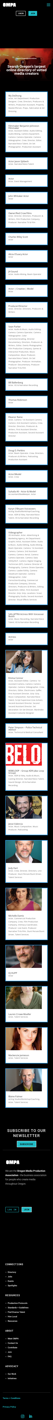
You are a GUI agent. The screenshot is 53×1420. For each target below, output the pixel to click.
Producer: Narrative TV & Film (21, 222)
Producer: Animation (31, 361)
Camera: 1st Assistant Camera (28, 419)
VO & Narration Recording (26, 385)
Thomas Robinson (17, 399)
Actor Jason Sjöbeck (18, 161)
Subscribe (26, 1144)
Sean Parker (14, 326)
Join (10, 1352)
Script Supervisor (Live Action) (28, 700)
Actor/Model (14, 474)
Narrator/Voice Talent (18, 143)
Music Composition (17, 697)
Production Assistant (25, 104)
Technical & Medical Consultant (28, 732)
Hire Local (12, 1316)
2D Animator (14, 535)
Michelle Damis (16, 915)
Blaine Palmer (15, 1096)
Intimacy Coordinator (27, 924)
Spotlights (12, 1285)
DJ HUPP (12, 973)
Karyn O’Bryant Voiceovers (22, 508)
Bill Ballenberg (15, 382)
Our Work (12, 1374)
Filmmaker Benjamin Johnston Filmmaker (23, 127)
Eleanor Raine (15, 417)
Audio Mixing (14, 134)
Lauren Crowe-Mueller (19, 1014)
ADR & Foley (19, 514)
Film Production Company (28, 219)
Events (11, 1281)
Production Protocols (17, 1303)
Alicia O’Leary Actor (18, 254)
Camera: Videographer (28, 687)
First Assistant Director (26, 429)
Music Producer (28, 355)
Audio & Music (20, 329)
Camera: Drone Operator (32, 567)
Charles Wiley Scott (18, 236)
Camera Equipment (30, 134)
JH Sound (13, 271)
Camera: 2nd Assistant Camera (22, 423)
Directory (12, 1272)
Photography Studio (17, 596)
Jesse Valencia (15, 823)
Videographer (15, 532)
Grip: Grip (21, 593)
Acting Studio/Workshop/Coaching (23, 511)
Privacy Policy (9, 1407)
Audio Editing (36, 130)
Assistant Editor (21, 130)
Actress (12, 636)
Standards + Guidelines (18, 1307)
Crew (20, 101)
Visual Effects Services (27, 599)
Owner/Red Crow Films (20, 213)
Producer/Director (17, 306)
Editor (38, 140)
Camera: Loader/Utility (18, 570)
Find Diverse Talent (16, 1312)
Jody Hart (13, 868)
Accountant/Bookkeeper (19, 494)
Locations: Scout (34, 593)
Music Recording (21, 619)
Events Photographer (32, 345)
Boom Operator (34, 274)
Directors (12, 690)
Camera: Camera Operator (20, 137)
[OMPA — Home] (9, 4)
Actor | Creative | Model (20, 288)
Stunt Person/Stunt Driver (29, 874)
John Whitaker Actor (18, 196)
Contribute (12, 1347)
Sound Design (14, 782)
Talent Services (15, 877)
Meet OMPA (13, 1338)
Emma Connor (15, 678)
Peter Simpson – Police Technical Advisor (25, 728)
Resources (12, 1321)
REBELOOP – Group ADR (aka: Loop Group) (26, 771)
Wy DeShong (14, 95)
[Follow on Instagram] (22, 1416)
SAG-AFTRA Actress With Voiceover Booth (26, 615)
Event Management (23, 181)
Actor (10, 98)
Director (31, 140)
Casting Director (15, 779)
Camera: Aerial (23, 554)
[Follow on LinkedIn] (30, 1416)
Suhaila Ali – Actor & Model (22, 491)
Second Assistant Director (20, 703)
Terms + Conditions (11, 1398)
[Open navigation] (48, 5)
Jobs (10, 1276)
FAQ (9, 1356)
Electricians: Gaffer (32, 690)
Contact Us (13, 1343)
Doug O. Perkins (16, 450)
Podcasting (33, 456)
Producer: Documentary (19, 364)
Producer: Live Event (17, 928)
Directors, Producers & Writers (22, 586)
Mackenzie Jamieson (18, 1055)
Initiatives (12, 1378)
